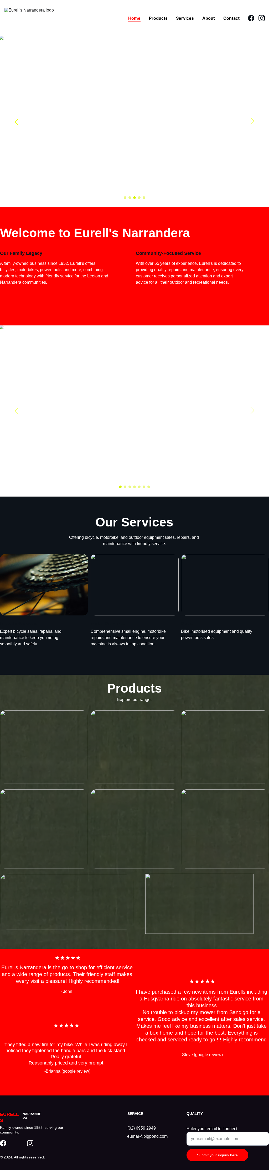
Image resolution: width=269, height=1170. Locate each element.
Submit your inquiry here (217, 1155)
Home (134, 18)
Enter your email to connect (212, 1128)
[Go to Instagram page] (261, 18)
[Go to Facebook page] (253, 18)
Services (185, 18)
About (208, 18)
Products (158, 18)
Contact (231, 18)
